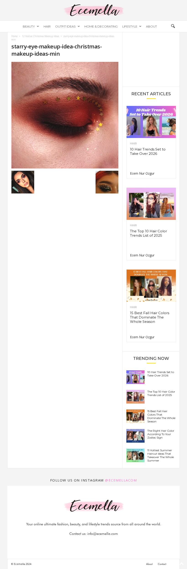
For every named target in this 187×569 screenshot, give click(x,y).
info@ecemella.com (102, 534)
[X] (99, 542)
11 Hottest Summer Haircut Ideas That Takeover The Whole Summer (160, 455)
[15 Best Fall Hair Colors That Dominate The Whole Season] (151, 286)
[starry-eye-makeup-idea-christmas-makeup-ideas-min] (64, 115)
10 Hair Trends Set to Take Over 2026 (148, 151)
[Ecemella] (93, 10)
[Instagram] (88, 542)
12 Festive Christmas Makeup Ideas (40, 36)
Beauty (29, 26)
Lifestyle (129, 26)
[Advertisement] (151, 59)
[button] (173, 26)
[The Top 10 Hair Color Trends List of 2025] (151, 204)
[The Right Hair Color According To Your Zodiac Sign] (135, 436)
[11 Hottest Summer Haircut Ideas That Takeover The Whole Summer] (135, 455)
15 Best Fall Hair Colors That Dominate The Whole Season (149, 317)
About (151, 26)
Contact (162, 564)
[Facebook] (78, 542)
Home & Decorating (101, 26)
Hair (47, 26)
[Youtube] (109, 542)
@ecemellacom (121, 480)
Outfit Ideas (65, 26)
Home (14, 36)
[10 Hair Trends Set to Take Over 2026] (151, 122)
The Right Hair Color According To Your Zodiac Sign (160, 434)
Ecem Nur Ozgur (142, 173)
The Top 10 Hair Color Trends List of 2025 (148, 233)
